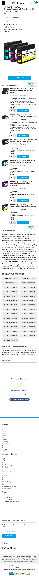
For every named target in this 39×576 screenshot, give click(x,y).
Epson (4, 435)
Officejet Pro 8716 (10, 300)
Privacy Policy (6, 480)
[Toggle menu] (3, 3)
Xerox (3, 446)
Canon (4, 431)
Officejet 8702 (28, 278)
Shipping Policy (6, 482)
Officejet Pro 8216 (28, 287)
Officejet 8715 (10, 283)
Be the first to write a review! (19, 400)
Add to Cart (23, 111)
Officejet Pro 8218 (10, 291)
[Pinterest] (5, 548)
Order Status (6, 463)
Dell (3, 437)
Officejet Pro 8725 (28, 309)
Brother (4, 433)
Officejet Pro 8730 (28, 318)
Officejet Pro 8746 (28, 335)
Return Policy (6, 478)
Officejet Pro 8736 (10, 327)
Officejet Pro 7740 (28, 283)
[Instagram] (15, 548)
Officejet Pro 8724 (10, 309)
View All (4, 450)
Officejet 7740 (10, 278)
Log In (3, 459)
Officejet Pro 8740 (28, 327)
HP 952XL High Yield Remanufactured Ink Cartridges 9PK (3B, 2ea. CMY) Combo (23, 90)
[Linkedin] (8, 548)
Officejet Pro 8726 (10, 313)
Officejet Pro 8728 (10, 318)
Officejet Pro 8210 (10, 287)
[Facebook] (2, 548)
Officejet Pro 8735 (28, 322)
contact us (13, 355)
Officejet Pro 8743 (10, 331)
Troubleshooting (7, 465)
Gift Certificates (6, 488)
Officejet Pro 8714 (10, 296)
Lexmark (4, 439)
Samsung (5, 442)
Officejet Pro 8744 (28, 331)
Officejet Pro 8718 (10, 305)
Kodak (4, 448)
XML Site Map (19, 568)
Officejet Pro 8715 (28, 296)
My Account (5, 461)
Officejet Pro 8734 (10, 322)
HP (3, 429)
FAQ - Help (5, 467)
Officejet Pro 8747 (10, 340)
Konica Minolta (6, 444)
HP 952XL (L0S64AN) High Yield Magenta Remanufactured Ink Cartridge (21, 183)
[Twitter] (11, 548)
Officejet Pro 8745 (10, 335)
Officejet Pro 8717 (28, 300)
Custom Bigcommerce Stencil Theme (15, 569)
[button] (19, 513)
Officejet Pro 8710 (28, 291)
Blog (3, 484)
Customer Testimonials (9, 486)
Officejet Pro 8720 (28, 305)
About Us (4, 476)
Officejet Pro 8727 (28, 313)
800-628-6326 (9, 499)
